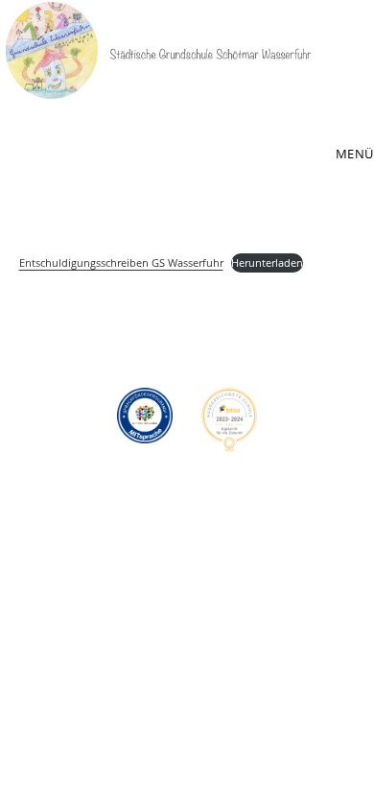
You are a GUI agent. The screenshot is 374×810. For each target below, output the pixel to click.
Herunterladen (267, 262)
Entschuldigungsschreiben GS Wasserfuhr (121, 262)
